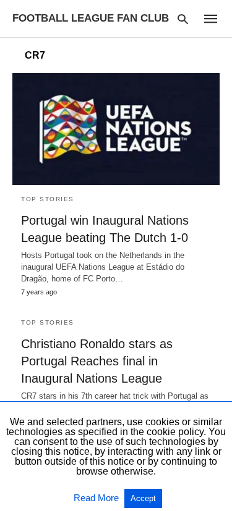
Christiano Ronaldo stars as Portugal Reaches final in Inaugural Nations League (97, 361)
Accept (143, 498)
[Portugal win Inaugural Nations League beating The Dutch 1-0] (116, 129)
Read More (97, 497)
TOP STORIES (47, 199)
